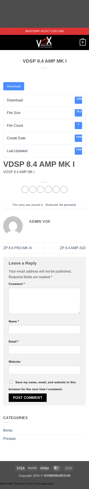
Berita (7, 430)
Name (14, 321)
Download (14, 86)
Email (14, 341)
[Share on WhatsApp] (25, 189)
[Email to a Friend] (48, 189)
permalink (70, 204)
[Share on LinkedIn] (64, 189)
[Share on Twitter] (40, 189)
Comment (17, 284)
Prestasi (9, 438)
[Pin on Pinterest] (56, 189)
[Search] (74, 42)
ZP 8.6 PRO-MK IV (17, 248)
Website (15, 361)
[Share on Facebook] (32, 189)
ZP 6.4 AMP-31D (73, 248)
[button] (5, 42)
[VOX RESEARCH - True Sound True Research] (44, 42)
